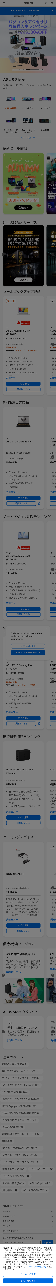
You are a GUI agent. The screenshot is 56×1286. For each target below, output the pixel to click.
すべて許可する (28, 1281)
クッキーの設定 (28, 1274)
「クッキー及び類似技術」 (36, 1267)
